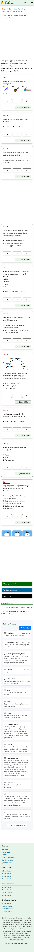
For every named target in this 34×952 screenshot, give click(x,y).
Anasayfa (5, 849)
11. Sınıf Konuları (7, 909)
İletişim (4, 855)
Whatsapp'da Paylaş (10, 584)
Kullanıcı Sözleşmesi (9, 857)
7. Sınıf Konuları (7, 892)
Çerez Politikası (7, 863)
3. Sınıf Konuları (7, 876)
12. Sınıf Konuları (7, 911)
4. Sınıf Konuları (7, 879)
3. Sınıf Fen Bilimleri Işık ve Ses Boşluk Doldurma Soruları (15, 612)
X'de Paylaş (7, 596)
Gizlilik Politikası (7, 860)
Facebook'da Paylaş (10, 590)
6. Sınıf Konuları (7, 890)
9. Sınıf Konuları (7, 903)
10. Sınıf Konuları (7, 906)
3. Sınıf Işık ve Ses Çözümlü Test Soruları (17, 607)
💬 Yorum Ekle (25, 628)
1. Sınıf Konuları (7, 871)
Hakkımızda (6, 852)
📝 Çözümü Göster (23, 107)
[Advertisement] (17, 40)
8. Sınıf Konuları (7, 895)
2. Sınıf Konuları (7, 873)
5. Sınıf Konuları (7, 887)
